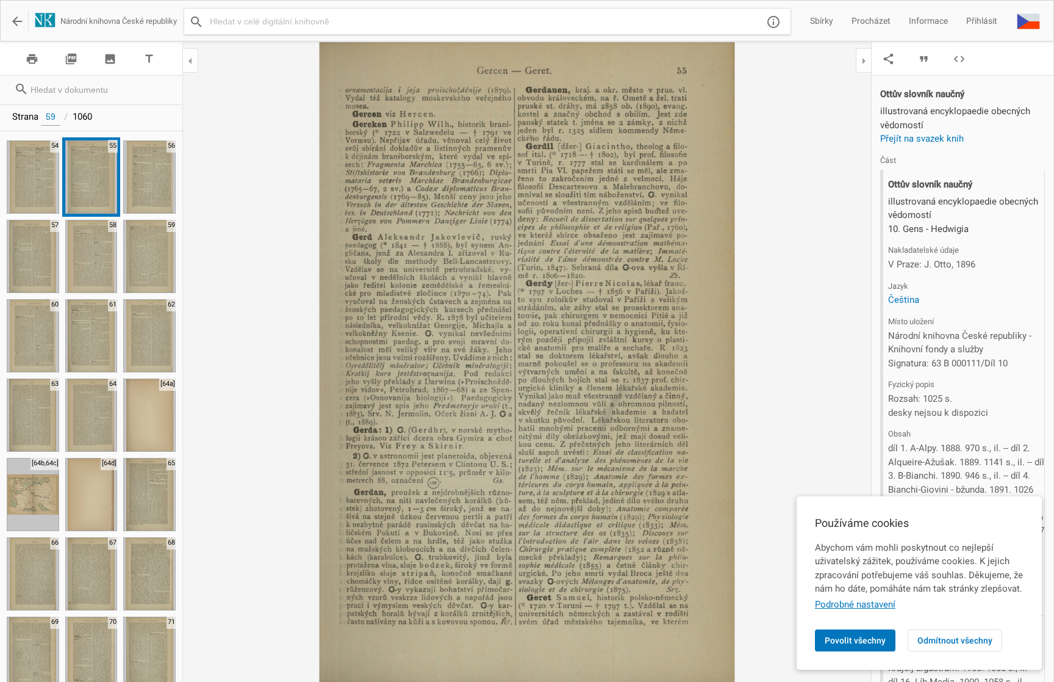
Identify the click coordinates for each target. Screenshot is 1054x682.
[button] (1028, 20)
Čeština (903, 299)
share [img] (888, 59)
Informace (928, 21)
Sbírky (821, 21)
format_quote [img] (923, 59)
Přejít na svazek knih (922, 138)
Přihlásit (981, 21)
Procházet (871, 21)
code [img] (959, 59)
